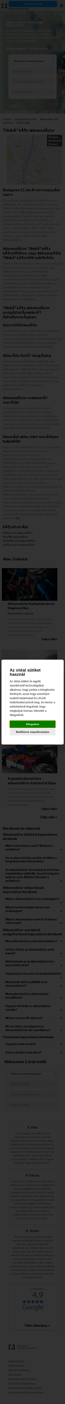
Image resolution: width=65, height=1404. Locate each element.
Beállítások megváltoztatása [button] (32, 731)
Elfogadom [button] (32, 724)
